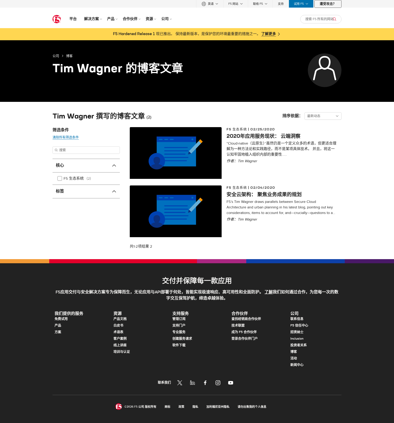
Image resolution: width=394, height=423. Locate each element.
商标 (167, 406)
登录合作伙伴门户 (244, 339)
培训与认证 (121, 352)
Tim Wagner (247, 161)
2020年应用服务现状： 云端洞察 (263, 136)
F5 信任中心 (299, 325)
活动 (293, 358)
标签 (60, 191)
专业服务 (179, 332)
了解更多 (268, 34)
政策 (181, 406)
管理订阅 (179, 319)
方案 (58, 332)
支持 (281, 4)
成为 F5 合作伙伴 (244, 332)
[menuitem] (209, 4)
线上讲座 (120, 345)
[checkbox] (59, 178)
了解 (269, 292)
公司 (56, 56)
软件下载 (179, 345)
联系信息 (297, 319)
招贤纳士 (297, 332)
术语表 (118, 332)
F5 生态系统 (78, 178)
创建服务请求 (182, 339)
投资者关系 (298, 345)
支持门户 (179, 325)
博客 (69, 56)
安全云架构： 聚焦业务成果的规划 (264, 194)
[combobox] (323, 116)
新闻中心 (297, 365)
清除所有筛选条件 (66, 137)
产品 (58, 325)
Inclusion (297, 339)
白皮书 (118, 325)
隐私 (195, 406)
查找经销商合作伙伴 (246, 319)
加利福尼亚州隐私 (217, 406)
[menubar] (197, 4)
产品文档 (120, 319)
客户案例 (120, 339)
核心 (60, 165)
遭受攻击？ (328, 4)
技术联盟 (238, 325)
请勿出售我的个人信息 (252, 406)
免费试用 (61, 319)
